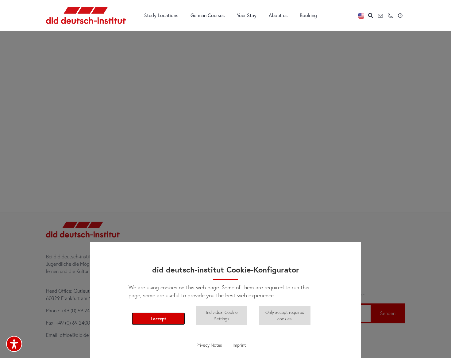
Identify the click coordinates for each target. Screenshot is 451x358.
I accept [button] (158, 319)
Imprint (239, 345)
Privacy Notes (209, 345)
